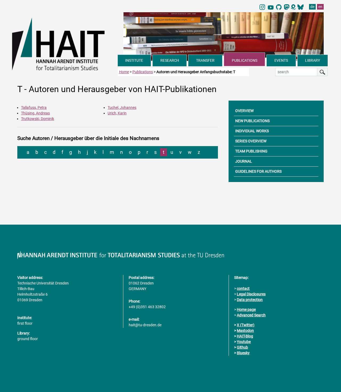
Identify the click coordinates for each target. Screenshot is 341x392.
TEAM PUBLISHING (251, 151)
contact (243, 288)
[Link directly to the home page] (65, 44)
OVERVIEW (244, 111)
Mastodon (245, 330)
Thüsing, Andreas (35, 113)
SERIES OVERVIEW (250, 141)
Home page (246, 309)
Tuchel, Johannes (122, 107)
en (320, 7)
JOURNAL (243, 161)
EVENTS (281, 60)
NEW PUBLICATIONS (252, 121)
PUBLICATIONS (244, 60)
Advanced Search (251, 315)
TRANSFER (205, 60)
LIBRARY (312, 60)
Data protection (250, 300)
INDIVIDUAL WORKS (252, 131)
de (312, 7)
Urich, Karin (117, 113)
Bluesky (243, 353)
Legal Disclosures (251, 294)
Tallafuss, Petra (34, 107)
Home (124, 72)
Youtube (244, 342)
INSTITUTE (134, 60)
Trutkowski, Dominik (37, 119)
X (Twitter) (245, 325)
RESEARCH (169, 60)
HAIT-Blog (245, 336)
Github (242, 347)
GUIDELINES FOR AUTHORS (258, 171)
